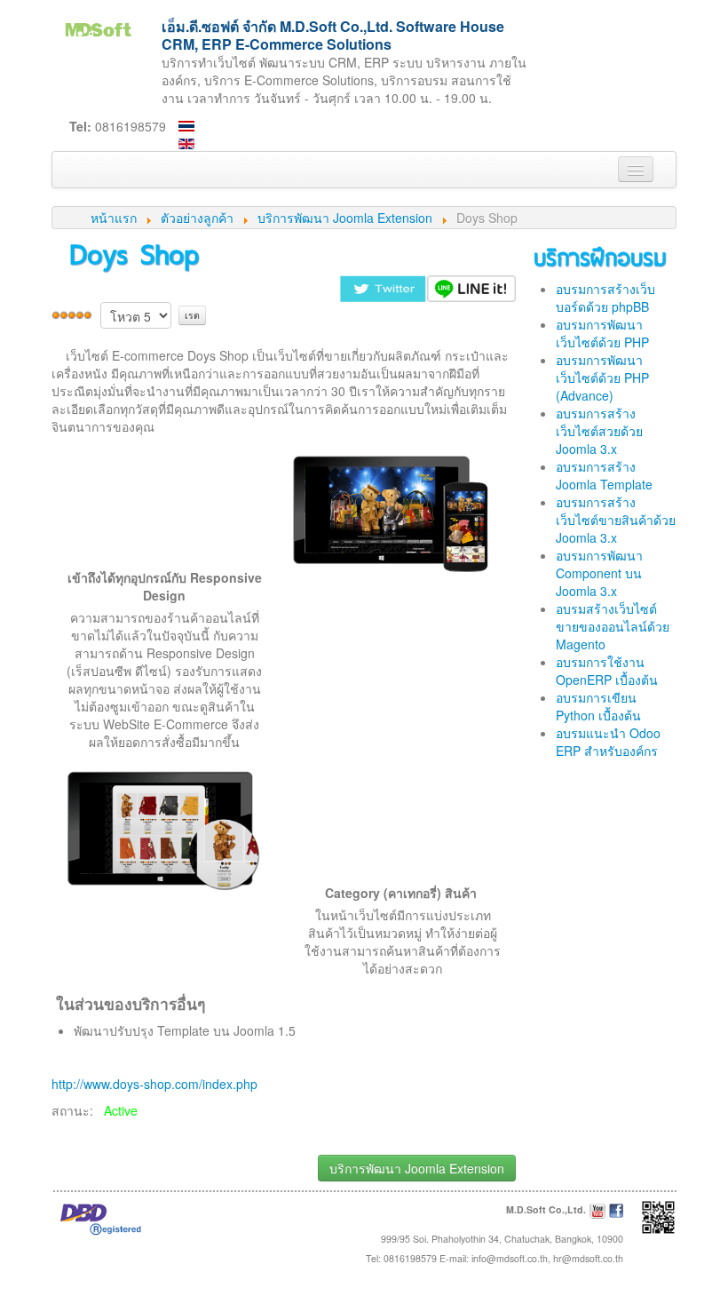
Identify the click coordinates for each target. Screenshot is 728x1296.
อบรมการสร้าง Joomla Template (604, 475)
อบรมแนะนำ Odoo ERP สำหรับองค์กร (608, 741)
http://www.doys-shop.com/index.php (154, 1084)
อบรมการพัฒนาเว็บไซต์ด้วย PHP (602, 333)
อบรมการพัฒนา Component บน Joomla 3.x (599, 573)
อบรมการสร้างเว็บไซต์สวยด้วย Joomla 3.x (599, 430)
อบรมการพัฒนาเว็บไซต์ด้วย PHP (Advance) (602, 377)
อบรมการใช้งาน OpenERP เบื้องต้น (607, 670)
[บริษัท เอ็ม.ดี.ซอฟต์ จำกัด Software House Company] (97, 27)
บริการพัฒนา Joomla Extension (416, 1168)
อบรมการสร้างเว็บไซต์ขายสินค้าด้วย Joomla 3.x (616, 519)
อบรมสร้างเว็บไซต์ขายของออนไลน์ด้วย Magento (612, 626)
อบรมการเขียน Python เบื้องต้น (598, 706)
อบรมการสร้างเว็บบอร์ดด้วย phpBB (605, 297)
